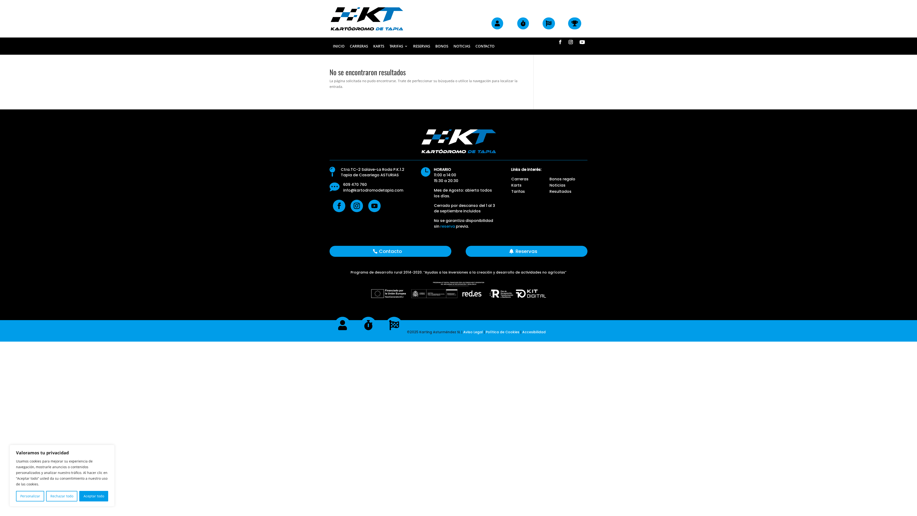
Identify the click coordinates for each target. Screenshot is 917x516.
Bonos (441, 46)
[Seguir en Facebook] (560, 42)
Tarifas (396, 46)
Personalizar (30, 496)
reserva (447, 226)
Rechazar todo (61, 496)
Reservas (421, 46)
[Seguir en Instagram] (570, 42)
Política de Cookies (503, 332)
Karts (378, 46)
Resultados (560, 191)
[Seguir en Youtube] (582, 42)
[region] (62, 475)
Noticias (461, 46)
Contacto (485, 46)
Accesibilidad (534, 332)
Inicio (339, 46)
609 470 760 (355, 184)
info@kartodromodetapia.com (373, 190)
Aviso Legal (473, 332)
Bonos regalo (562, 179)
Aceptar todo (94, 496)
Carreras (359, 46)
